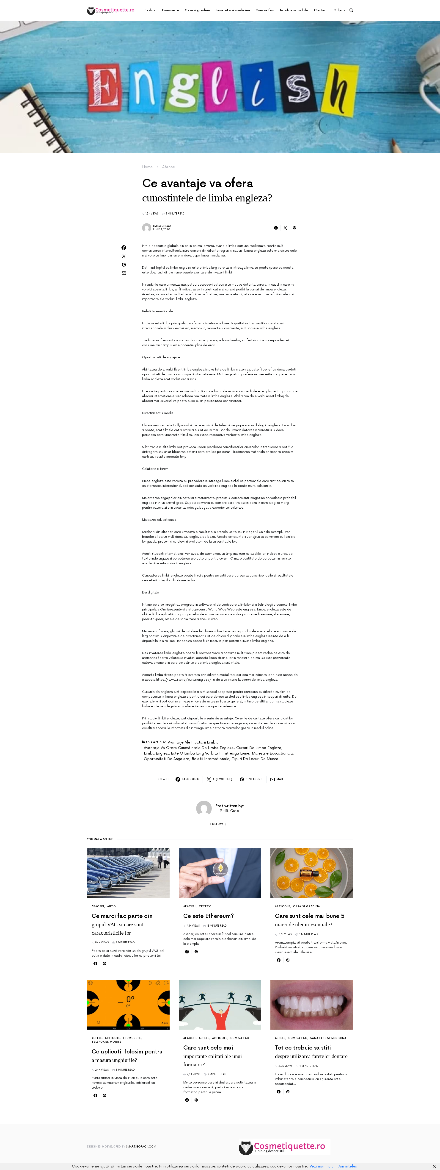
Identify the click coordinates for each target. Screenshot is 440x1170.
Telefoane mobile (106, 1041)
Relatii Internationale (210, 759)
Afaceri (168, 167)
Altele (97, 1038)
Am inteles (347, 1166)
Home (147, 167)
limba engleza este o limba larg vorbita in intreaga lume (196, 753)
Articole (282, 906)
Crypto (205, 906)
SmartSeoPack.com (141, 1146)
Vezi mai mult (321, 1166)
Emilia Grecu (162, 226)
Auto (111, 906)
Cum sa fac (239, 1038)
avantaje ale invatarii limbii (192, 742)
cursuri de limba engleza (258, 748)
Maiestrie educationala (272, 753)
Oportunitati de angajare (166, 759)
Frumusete (132, 1038)
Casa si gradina (306, 906)
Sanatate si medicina (328, 1038)
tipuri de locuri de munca (255, 759)
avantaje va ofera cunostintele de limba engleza (189, 748)
